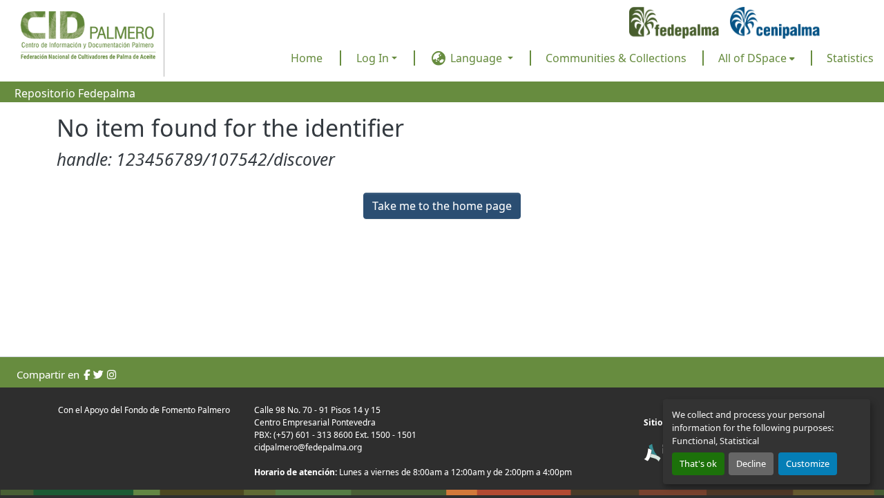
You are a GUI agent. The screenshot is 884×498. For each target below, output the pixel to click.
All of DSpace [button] (752, 58)
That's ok (698, 463)
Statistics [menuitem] (850, 58)
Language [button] (476, 58)
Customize (807, 463)
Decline (751, 463)
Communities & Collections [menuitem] (616, 58)
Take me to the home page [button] (442, 205)
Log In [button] (374, 58)
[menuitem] (756, 58)
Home (307, 58)
